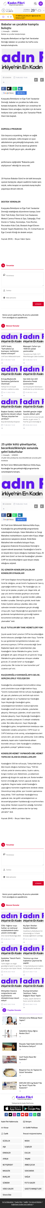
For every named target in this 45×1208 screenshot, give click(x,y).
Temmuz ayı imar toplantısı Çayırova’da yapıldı (32, 960)
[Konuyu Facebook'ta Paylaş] (3, 88)
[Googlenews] (30, 1114)
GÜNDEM (15, 31)
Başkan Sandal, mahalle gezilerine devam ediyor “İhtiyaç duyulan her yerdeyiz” (11, 415)
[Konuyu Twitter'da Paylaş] (9, 88)
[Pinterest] (26, 1114)
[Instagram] (14, 1114)
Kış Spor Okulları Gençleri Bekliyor (30, 927)
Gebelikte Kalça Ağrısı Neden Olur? (28, 1032)
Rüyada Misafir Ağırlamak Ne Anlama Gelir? (28, 16)
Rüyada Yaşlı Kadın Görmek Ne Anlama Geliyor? (30, 1045)
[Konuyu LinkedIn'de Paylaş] (20, 88)
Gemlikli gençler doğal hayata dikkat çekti (32, 413)
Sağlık (26, 1202)
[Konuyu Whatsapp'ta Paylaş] (14, 88)
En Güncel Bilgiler (35, 1202)
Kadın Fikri (18, 1202)
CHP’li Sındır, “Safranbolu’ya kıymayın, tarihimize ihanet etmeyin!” (10, 349)
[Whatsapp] (34, 1114)
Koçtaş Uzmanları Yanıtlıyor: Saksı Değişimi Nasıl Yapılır (32, 993)
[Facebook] (6, 1114)
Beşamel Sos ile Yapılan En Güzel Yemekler (30, 1071)
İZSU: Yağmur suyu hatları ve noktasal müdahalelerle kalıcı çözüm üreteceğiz (9, 929)
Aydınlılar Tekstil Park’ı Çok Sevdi (11, 959)
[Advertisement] (22, 251)
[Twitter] (10, 1114)
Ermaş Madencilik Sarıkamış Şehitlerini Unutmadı (10, 381)
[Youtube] (22, 1114)
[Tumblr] (39, 1114)
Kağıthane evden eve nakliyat (22, 1204)
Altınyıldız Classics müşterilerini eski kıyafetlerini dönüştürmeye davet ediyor (10, 995)
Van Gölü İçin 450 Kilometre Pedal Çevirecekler (30, 381)
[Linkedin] (18, 1114)
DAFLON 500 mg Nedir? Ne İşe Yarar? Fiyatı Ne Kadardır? (30, 1085)
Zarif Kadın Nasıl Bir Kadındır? (27, 1058)
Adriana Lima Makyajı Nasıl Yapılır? (30, 1019)
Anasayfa (6, 31)
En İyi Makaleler (8, 1202)
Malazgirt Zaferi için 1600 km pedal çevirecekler (31, 348)
